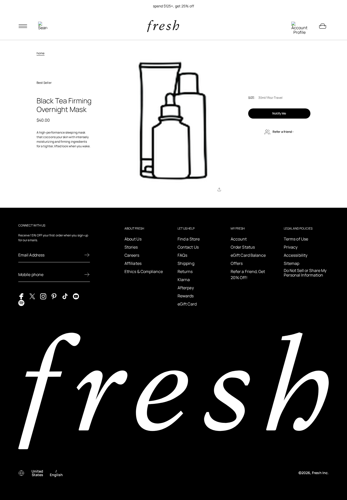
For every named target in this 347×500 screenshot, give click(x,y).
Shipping (186, 263)
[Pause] (323, 6)
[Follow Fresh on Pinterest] (54, 296)
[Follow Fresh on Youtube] (76, 296)
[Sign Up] (87, 255)
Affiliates (132, 263)
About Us (132, 239)
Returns (185, 271)
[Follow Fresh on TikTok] (65, 296)
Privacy (291, 247)
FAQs (182, 255)
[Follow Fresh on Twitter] (32, 296)
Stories (131, 247)
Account (239, 239)
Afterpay (186, 288)
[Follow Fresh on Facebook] (21, 296)
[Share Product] (219, 189)
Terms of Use (296, 239)
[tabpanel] (173, 6)
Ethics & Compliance (143, 271)
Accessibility (295, 255)
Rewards (186, 296)
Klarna (184, 279)
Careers (131, 255)
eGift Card (187, 304)
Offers (237, 263)
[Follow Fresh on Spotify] (21, 302)
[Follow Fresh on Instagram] (43, 296)
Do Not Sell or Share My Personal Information (305, 272)
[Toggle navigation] (22, 26)
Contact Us (188, 247)
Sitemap (291, 263)
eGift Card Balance (248, 255)
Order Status (243, 247)
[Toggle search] (42, 26)
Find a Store (189, 239)
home (40, 53)
